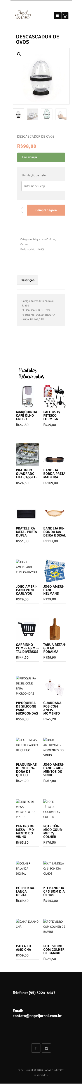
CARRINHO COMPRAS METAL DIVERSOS (27, 648)
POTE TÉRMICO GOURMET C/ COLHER (53, 831)
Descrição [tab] (28, 280)
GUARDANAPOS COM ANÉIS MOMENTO (53, 708)
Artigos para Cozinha (44, 239)
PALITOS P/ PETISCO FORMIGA (51, 415)
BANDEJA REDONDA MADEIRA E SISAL (54, 532)
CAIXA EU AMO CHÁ (23, 948)
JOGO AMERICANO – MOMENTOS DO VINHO (53, 769)
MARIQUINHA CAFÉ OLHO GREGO (26, 415)
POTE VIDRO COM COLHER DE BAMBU (54, 949)
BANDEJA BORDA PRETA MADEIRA (54, 473)
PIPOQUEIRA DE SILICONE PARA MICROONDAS (27, 708)
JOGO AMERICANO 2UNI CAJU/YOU (26, 590)
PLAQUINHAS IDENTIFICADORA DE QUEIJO (26, 769)
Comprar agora (46, 210)
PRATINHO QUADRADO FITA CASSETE (26, 473)
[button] (19, 54)
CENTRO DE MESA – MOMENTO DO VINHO (25, 831)
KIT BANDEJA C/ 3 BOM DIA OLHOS (54, 891)
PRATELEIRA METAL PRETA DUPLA (26, 532)
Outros (24, 244)
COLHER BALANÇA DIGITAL (25, 891)
